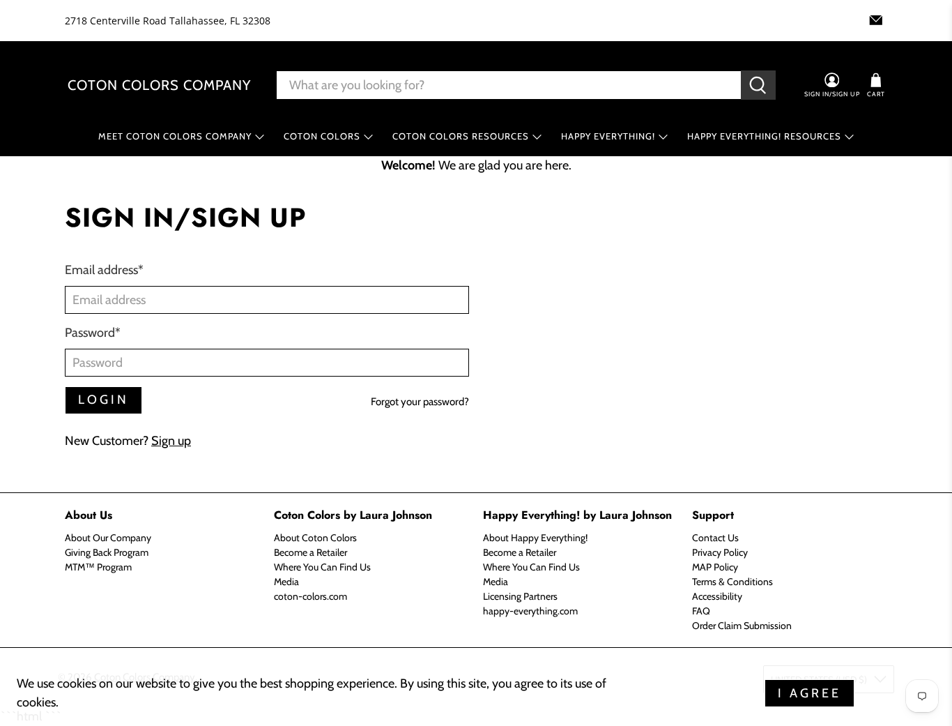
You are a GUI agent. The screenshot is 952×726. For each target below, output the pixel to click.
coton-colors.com (310, 596)
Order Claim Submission (742, 625)
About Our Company (108, 537)
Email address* (104, 270)
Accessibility (717, 596)
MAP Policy (715, 567)
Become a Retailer (310, 552)
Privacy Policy (720, 552)
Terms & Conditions (732, 581)
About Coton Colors (315, 537)
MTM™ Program (98, 567)
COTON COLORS (322, 136)
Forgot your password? (420, 401)
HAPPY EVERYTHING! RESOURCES (764, 136)
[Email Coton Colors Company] (876, 20)
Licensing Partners (520, 596)
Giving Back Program (106, 552)
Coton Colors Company (159, 85)
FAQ (701, 611)
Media (286, 581)
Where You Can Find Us (322, 567)
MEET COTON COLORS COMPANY (175, 136)
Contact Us (715, 537)
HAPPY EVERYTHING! (608, 136)
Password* (93, 332)
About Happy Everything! (535, 537)
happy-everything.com (530, 611)
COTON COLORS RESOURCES (460, 136)
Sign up (171, 440)
